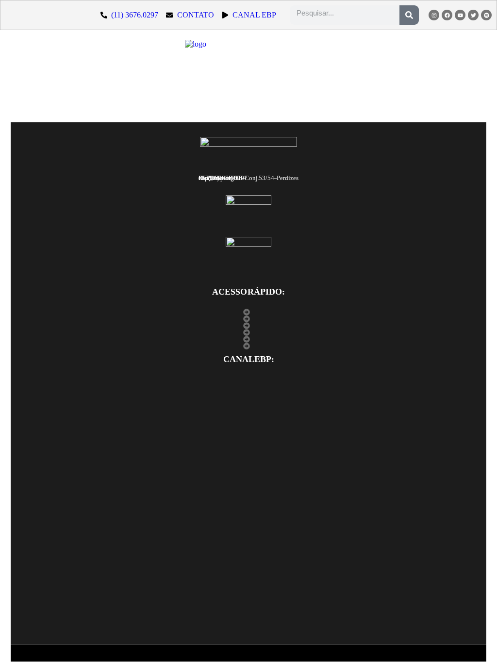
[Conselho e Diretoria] (248, 318)
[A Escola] (248, 312)
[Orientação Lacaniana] (248, 332)
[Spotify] (486, 15)
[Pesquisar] (409, 15)
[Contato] (248, 346)
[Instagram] (434, 15)
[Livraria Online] (248, 339)
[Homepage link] (245, 60)
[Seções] (248, 325)
